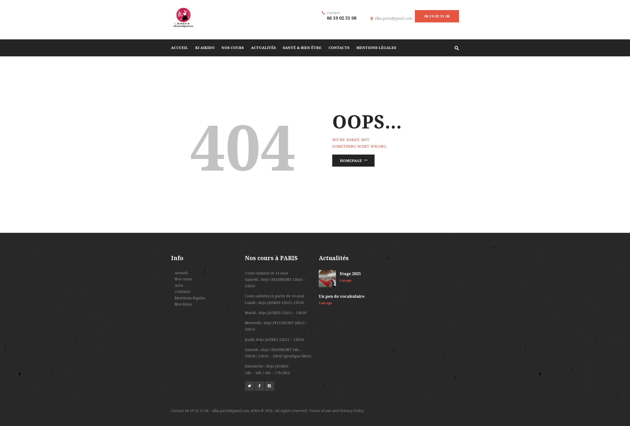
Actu (179, 285)
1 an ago (345, 280)
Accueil (181, 273)
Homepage (351, 160)
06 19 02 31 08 (437, 16)
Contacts (182, 291)
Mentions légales (190, 298)
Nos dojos (183, 304)
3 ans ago (325, 303)
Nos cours (183, 279)
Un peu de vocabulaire (341, 296)
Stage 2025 (350, 273)
